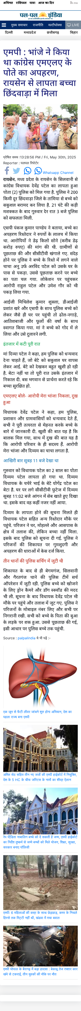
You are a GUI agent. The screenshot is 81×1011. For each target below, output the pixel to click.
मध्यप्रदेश (30, 32)
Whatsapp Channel (58, 172)
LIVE (75, 25)
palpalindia (26, 638)
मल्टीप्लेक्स (55, 25)
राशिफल (21, 2)
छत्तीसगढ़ (53, 32)
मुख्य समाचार (19, 25)
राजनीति (38, 25)
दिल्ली (9, 32)
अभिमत (8, 2)
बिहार (74, 32)
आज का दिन (46, 2)
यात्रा (33, 2)
